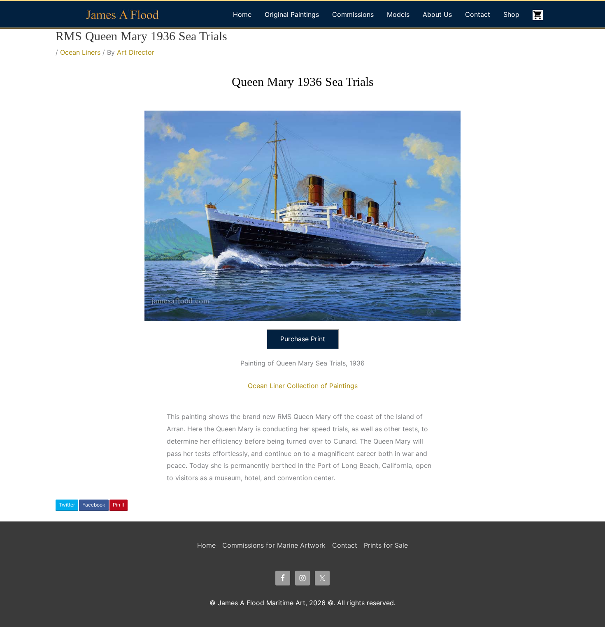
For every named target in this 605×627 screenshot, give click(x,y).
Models (398, 14)
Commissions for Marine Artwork (274, 545)
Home (242, 14)
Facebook (93, 505)
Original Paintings (292, 14)
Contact (477, 14)
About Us (437, 14)
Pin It (118, 505)
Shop (511, 14)
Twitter (67, 505)
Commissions (353, 14)
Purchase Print (302, 339)
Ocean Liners (80, 52)
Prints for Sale (386, 545)
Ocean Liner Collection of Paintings (303, 386)
